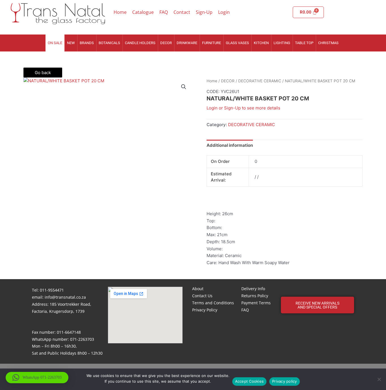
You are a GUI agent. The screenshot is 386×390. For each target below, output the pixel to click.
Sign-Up (204, 12)
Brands (87, 43)
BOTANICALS (109, 43)
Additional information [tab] (230, 145)
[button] (184, 87)
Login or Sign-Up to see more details (243, 108)
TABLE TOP (304, 43)
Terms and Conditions (213, 302)
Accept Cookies (249, 381)
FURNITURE (211, 43)
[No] (379, 379)
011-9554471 (52, 290)
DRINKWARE (187, 43)
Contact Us (202, 295)
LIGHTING (282, 43)
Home (120, 12)
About (197, 288)
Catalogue (143, 12)
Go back (43, 72)
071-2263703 (82, 339)
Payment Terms (256, 302)
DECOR (166, 43)
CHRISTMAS (328, 43)
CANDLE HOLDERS (140, 43)
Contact (182, 12)
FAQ (163, 12)
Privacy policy (284, 381)
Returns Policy (254, 295)
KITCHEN (261, 43)
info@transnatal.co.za (65, 297)
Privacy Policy (204, 310)
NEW (71, 43)
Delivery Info (253, 288)
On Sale (55, 43)
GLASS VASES (237, 43)
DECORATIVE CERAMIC (259, 81)
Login (224, 12)
